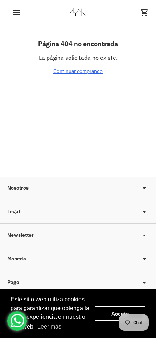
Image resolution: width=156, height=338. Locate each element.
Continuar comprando (78, 71)
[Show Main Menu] (12, 12)
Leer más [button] (49, 326)
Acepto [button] (120, 314)
